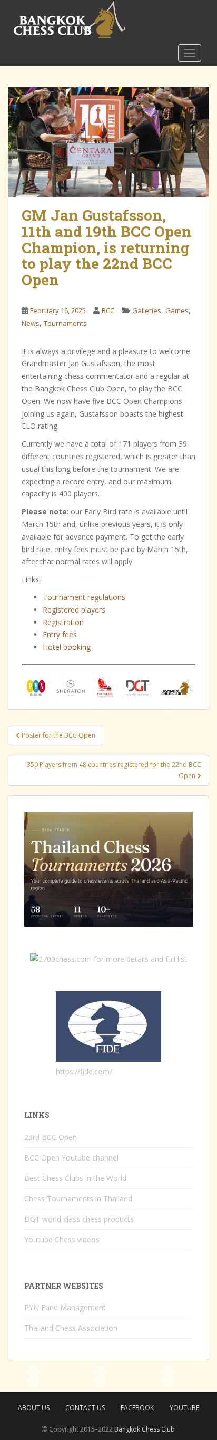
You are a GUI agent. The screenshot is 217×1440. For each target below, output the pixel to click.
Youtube (184, 1407)
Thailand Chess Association (70, 1328)
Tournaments (65, 323)
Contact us (85, 1407)
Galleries (146, 310)
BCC (108, 310)
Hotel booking (67, 647)
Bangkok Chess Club (144, 1429)
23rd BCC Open (50, 1137)
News (31, 323)
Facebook (137, 1407)
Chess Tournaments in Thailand (78, 1199)
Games (177, 310)
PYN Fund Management (65, 1307)
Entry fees (60, 634)
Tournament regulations (84, 597)
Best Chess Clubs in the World (75, 1178)
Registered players (74, 610)
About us (34, 1407)
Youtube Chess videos (62, 1240)
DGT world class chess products (79, 1219)
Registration (63, 622)
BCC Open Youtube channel (71, 1158)
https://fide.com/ (84, 1071)
